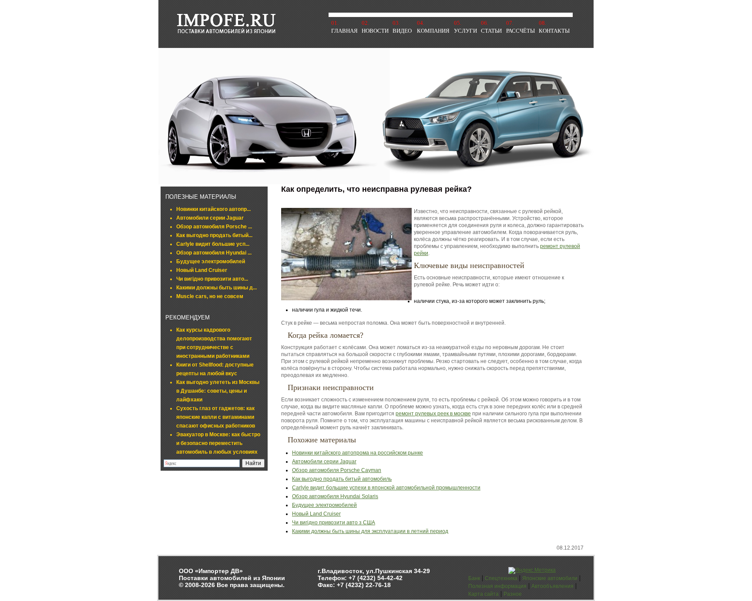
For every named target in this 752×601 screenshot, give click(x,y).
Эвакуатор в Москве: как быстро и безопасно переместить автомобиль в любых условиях (218, 443)
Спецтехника (501, 578)
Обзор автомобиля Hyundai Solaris (335, 496)
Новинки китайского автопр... (213, 209)
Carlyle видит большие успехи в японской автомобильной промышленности (386, 488)
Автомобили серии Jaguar (210, 218)
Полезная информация (497, 586)
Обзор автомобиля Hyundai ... (214, 253)
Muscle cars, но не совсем (209, 296)
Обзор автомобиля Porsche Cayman (336, 470)
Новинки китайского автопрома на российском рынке (357, 453)
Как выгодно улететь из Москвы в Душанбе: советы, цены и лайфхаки (217, 391)
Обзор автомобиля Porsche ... (214, 227)
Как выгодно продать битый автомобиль (342, 479)
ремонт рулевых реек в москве (433, 414)
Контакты (554, 30)
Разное (513, 594)
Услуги (465, 30)
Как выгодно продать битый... (214, 235)
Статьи (491, 30)
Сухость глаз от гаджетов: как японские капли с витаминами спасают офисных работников (215, 417)
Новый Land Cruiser (201, 270)
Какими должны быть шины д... (216, 288)
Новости (375, 30)
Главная (344, 30)
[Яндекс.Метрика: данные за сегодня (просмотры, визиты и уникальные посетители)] (532, 570)
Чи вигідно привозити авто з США (333, 523)
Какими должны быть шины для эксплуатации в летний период (370, 531)
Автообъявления (552, 586)
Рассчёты (520, 30)
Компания (433, 30)
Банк (474, 578)
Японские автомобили (549, 578)
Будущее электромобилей (210, 261)
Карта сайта (483, 594)
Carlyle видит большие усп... (212, 244)
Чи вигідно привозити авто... (212, 279)
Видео (402, 30)
